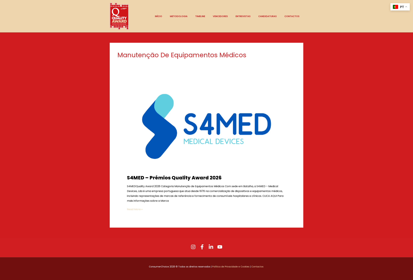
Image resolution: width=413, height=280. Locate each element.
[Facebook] (202, 246)
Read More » (134, 209)
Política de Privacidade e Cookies (230, 266)
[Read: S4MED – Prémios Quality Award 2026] (206, 126)
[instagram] (193, 246)
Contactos (257, 266)
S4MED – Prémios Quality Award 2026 (174, 177)
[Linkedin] (210, 246)
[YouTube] (219, 246)
